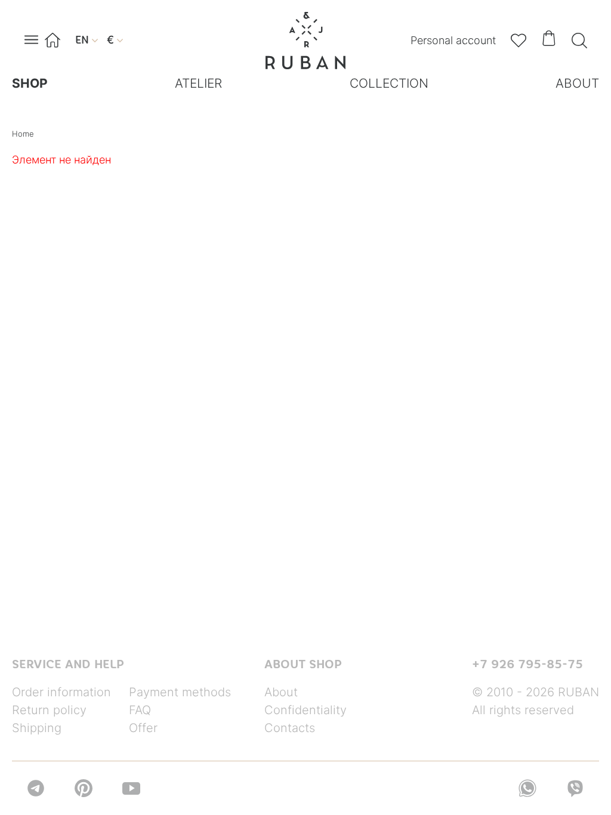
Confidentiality (305, 710)
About (281, 692)
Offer (143, 728)
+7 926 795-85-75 (527, 664)
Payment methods (180, 692)
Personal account (453, 40)
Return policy (49, 710)
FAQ (140, 710)
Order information (61, 692)
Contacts (289, 728)
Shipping (36, 728)
